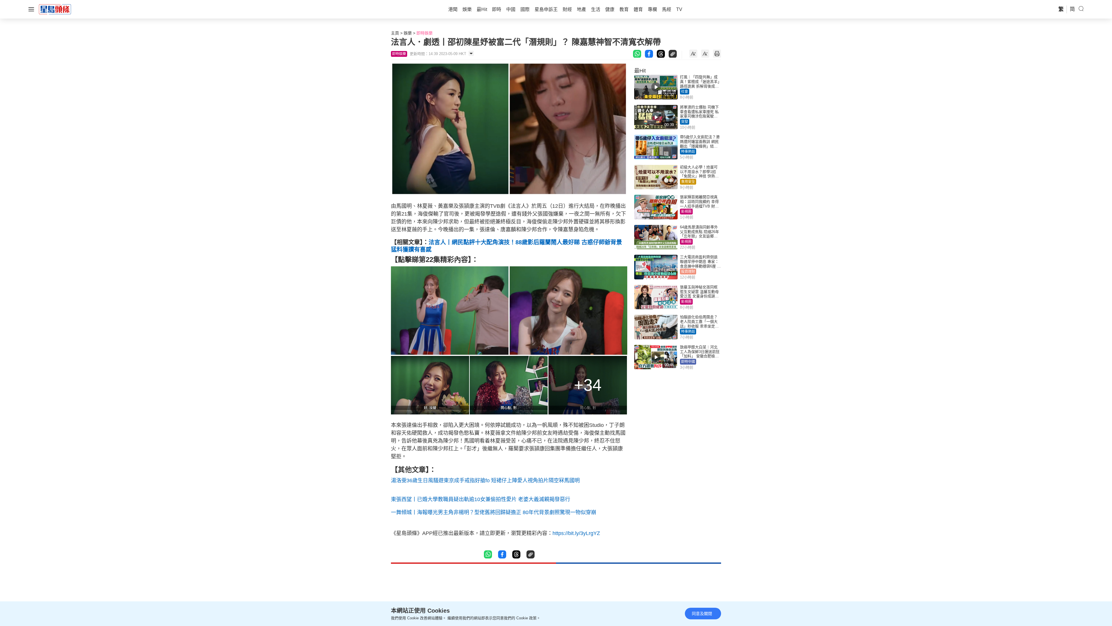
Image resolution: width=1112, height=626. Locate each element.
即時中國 (688, 361)
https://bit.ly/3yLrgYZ (576, 533)
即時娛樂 (424, 33)
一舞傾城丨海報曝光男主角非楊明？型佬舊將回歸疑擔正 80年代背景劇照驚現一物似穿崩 (493, 512)
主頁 (395, 33)
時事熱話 (688, 151)
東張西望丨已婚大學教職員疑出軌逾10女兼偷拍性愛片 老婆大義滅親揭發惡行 (480, 499)
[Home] (55, 9)
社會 (684, 91)
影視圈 (686, 211)
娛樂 (408, 33)
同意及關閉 (702, 613)
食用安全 (688, 181)
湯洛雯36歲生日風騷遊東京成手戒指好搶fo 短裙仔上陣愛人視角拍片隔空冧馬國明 (485, 480)
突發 (684, 121)
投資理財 (688, 271)
